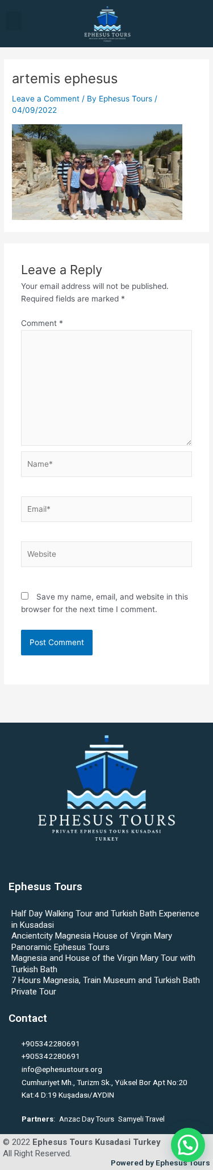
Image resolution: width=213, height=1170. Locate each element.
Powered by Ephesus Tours (160, 1162)
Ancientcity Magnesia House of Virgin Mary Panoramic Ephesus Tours (91, 941)
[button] (14, 20)
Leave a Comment (46, 98)
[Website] (107, 556)
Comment (42, 323)
